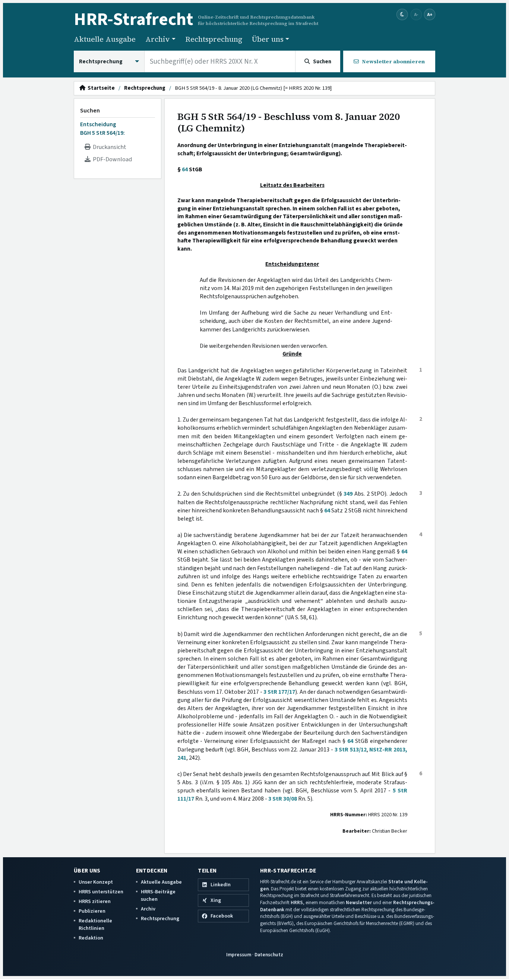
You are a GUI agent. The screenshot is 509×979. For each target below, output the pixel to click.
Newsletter (359, 902)
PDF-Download (111, 159)
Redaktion (91, 938)
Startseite (100, 88)
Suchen (90, 111)
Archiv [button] (157, 39)
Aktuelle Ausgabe (105, 39)
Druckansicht (108, 147)
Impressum (238, 954)
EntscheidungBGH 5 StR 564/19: (102, 128)
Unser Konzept (96, 882)
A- (416, 14)
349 (348, 494)
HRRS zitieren (95, 901)
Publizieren (92, 911)
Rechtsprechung (213, 39)
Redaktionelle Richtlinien (95, 924)
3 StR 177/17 (279, 692)
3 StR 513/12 (351, 750)
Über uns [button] (268, 39)
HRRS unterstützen (101, 892)
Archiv (148, 909)
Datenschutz (269, 954)
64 (185, 169)
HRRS (297, 902)
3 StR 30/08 (282, 799)
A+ (429, 14)
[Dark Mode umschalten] (402, 14)
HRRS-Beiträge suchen (158, 895)
